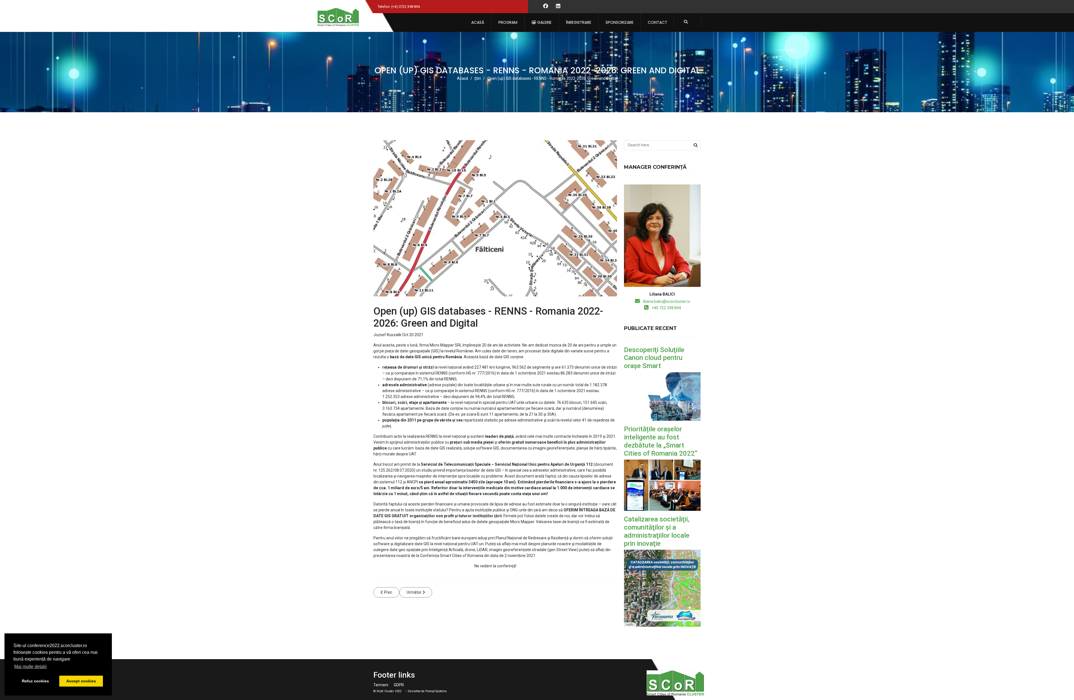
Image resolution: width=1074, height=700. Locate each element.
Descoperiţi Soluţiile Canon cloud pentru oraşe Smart (654, 358)
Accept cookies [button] (81, 681)
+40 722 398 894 (666, 308)
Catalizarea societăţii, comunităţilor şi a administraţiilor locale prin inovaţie (656, 531)
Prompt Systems (436, 691)
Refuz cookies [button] (35, 681)
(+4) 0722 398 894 (405, 6)
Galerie (544, 22)
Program (507, 22)
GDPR (399, 685)
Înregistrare (578, 22)
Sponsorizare (619, 22)
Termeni (380, 685)
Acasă (477, 22)
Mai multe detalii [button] (30, 666)
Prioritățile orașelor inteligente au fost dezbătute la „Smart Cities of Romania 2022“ (660, 441)
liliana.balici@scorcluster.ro (666, 301)
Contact (657, 22)
